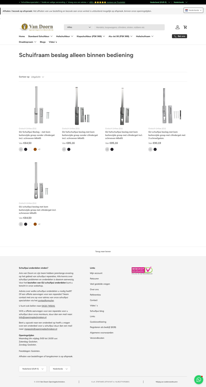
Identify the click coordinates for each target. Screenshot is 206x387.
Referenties (95, 294)
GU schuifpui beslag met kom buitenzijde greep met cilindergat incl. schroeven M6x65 (37, 209)
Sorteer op (24, 76)
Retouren (94, 278)
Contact (93, 300)
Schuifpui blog (97, 311)
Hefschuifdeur (63, 36)
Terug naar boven (103, 251)
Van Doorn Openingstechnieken (52, 382)
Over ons (94, 289)
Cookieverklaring (98, 321)
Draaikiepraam (26, 42)
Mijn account (96, 273)
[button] (193, 10)
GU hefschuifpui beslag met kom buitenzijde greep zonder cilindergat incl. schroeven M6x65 (80, 135)
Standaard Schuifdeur (38, 36)
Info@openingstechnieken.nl (33, 317)
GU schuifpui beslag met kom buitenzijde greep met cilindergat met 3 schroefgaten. (166, 135)
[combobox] (114, 27)
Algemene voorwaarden (101, 332)
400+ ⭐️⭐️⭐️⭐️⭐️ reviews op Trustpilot (107, 2)
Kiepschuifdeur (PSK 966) (89, 36)
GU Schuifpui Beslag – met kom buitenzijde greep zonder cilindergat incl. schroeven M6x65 (37, 135)
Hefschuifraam (143, 36)
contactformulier (46, 300)
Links (92, 316)
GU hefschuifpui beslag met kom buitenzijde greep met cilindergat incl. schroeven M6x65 (124, 135)
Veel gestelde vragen (100, 284)
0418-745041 (48, 305)
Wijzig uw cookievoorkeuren (167, 382)
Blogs (43, 42)
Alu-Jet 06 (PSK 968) (119, 36)
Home (22, 36)
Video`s (53, 42)
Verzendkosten (97, 338)
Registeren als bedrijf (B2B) (103, 327)
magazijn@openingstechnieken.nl (40, 329)
